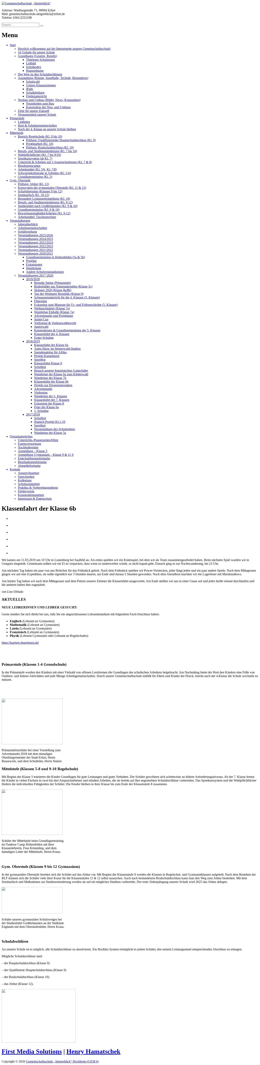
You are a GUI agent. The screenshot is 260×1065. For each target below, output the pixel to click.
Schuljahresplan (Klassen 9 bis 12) (40, 191)
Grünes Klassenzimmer (41, 85)
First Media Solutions (32, 1051)
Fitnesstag (40, 301)
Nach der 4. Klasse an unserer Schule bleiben (47, 129)
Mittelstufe (16, 133)
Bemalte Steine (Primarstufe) (52, 282)
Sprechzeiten (26, 476)
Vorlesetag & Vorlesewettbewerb (55, 323)
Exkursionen (34, 264)
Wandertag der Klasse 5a (50, 432)
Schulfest (40, 367)
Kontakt (15, 469)
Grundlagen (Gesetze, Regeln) (37, 56)
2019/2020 (33, 279)
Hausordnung (34, 70)
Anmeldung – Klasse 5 (32, 451)
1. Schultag (41, 411)
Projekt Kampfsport (46, 356)
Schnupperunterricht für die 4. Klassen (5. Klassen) (67, 297)
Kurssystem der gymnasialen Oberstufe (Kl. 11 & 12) (52, 187)
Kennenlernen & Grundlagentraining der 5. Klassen (67, 330)
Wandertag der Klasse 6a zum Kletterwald (61, 374)
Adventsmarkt (43, 389)
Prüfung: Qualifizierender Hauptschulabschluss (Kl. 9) (61, 140)
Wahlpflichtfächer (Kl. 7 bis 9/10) (39, 154)
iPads (29, 89)
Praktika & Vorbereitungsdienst (38, 487)
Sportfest (40, 359)
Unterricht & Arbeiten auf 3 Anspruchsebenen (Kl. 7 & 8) (55, 162)
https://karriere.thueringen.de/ (20, 642)
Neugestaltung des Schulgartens (54, 429)
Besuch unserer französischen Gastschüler (61, 370)
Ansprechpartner (28, 473)
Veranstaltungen (20, 220)
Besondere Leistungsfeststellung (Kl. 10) (44, 198)
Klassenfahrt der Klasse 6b (51, 381)
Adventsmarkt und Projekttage (53, 315)
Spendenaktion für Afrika (50, 352)
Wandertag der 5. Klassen (50, 396)
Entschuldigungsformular (34, 458)
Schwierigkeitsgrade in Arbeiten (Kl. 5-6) (44, 173)
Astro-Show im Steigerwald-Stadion (57, 348)
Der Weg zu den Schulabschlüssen (40, 74)
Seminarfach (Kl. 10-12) (33, 195)
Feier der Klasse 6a (46, 407)
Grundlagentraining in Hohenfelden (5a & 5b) (55, 257)
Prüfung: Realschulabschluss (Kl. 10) (50, 147)
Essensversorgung (29, 443)
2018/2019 (33, 341)
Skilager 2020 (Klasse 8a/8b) (52, 290)
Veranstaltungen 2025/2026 (35, 235)
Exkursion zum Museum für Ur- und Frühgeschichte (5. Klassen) (76, 304)
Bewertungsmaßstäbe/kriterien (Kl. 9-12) (44, 213)
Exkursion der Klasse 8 (49, 403)
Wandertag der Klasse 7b (50, 378)
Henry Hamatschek (93, 1051)
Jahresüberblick (28, 224)
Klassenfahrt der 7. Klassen (51, 400)
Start (13, 45)
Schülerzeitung (27, 231)
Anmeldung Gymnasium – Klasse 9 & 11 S (46, 454)
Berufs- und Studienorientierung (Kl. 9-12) (45, 202)
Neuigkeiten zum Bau (40, 103)
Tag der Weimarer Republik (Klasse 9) (58, 293)
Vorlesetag (41, 392)
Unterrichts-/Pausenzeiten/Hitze (38, 440)
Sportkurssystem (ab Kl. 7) (35, 158)
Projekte (31, 261)
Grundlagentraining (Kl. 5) (35, 176)
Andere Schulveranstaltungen (45, 272)
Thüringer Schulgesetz (40, 59)
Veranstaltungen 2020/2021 (35, 253)
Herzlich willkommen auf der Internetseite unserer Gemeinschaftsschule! (64, 48)
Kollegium (24, 480)
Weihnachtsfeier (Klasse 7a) (52, 308)
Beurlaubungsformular (32, 462)
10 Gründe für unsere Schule (36, 52)
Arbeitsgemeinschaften (32, 228)
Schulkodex (33, 67)
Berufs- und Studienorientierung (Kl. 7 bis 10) (47, 151)
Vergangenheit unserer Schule (37, 114)
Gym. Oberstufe (20, 180)
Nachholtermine (28, 447)
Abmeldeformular (29, 465)
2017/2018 (33, 414)
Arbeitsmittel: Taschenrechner (37, 217)
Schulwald (33, 81)
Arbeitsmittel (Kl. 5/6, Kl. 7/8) (37, 169)
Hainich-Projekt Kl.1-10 (49, 421)
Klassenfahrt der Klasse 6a (51, 345)
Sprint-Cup (41, 319)
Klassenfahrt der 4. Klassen (51, 334)
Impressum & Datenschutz (35, 498)
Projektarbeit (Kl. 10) (39, 143)
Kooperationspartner (31, 495)
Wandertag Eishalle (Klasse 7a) (54, 312)
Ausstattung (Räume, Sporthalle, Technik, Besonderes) (53, 78)
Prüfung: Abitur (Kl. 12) (33, 184)
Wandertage (33, 268)
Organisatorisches (21, 436)
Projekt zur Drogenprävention (53, 385)
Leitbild (31, 63)
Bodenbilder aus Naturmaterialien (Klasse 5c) (63, 286)
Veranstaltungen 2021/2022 (35, 250)
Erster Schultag (44, 337)
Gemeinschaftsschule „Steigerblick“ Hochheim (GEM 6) (62, 1061)
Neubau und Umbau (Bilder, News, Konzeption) (49, 100)
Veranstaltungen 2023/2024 (35, 242)
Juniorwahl (41, 326)
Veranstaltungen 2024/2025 (35, 239)
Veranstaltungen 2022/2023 (35, 246)
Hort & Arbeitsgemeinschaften (37, 125)
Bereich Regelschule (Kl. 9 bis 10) (40, 136)
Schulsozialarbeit (29, 484)
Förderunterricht (36, 96)
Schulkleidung (35, 92)
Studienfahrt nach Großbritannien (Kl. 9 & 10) (47, 206)
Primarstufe (17, 118)
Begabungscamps (29, 165)
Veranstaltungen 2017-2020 (35, 275)
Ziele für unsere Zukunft (33, 111)
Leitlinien (24, 122)
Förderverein (26, 491)
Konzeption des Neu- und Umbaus (48, 107)
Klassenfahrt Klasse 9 (48, 363)
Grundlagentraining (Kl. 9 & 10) (39, 209)
